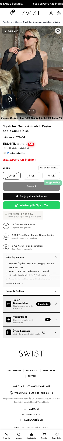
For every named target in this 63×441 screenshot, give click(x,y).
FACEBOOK (32, 370)
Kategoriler (33, 420)
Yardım (34, 409)
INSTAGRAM (14, 370)
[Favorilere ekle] (58, 31)
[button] (31, 196)
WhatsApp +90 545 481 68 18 (33, 393)
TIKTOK (32, 376)
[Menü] (4, 13)
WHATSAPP (49, 370)
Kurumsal (33, 414)
